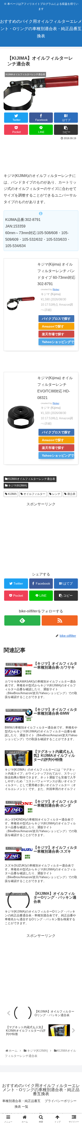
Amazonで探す (53, 326)
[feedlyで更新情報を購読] (22, 620)
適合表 (71, 494)
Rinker (56, 289)
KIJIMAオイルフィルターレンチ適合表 (31, 479)
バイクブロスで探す (56, 318)
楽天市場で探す (53, 334)
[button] (74, 662)
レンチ (55, 494)
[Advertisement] (41, 154)
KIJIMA (12, 494)
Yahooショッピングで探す (58, 342)
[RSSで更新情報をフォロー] (59, 620)
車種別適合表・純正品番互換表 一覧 (21, 1103)
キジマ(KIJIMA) (17, 485)
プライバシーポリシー (61, 1101)
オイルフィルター (34, 494)
